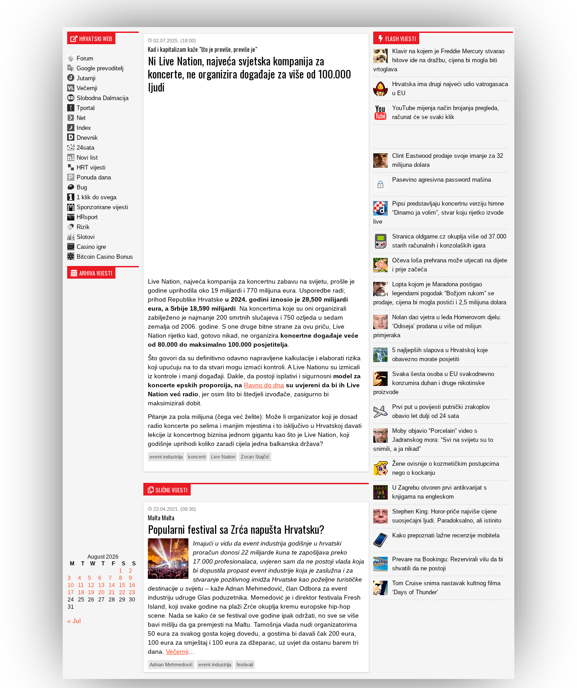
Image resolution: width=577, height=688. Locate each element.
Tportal (86, 108)
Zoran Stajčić (255, 456)
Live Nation (223, 456)
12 (91, 585)
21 (112, 592)
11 (81, 585)
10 (71, 585)
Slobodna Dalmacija (102, 98)
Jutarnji (86, 78)
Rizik (83, 227)
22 (122, 592)
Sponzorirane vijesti (102, 207)
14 (112, 585)
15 (122, 585)
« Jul (74, 620)
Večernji (87, 88)
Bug (82, 187)
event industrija (166, 456)
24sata (85, 147)
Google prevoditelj (100, 68)
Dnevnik (87, 137)
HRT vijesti (91, 167)
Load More (443, 614)
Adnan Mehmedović (171, 664)
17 (71, 592)
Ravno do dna (264, 385)
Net (81, 118)
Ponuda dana (94, 177)
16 (132, 585)
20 (101, 592)
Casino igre (91, 246)
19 (91, 592)
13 (101, 585)
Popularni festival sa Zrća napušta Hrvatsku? (236, 529)
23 (132, 592)
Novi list (87, 157)
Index (84, 127)
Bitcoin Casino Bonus (105, 256)
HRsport (87, 217)
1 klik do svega (96, 197)
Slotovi (86, 237)
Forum (85, 58)
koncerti (197, 456)
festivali (245, 664)
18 (81, 592)
